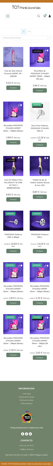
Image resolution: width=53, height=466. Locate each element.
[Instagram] (26, 433)
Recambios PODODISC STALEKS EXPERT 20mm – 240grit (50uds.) (13, 128)
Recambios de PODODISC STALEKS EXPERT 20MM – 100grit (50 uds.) (40, 75)
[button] (7, 16)
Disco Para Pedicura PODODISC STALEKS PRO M (40, 128)
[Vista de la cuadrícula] (23, 32)
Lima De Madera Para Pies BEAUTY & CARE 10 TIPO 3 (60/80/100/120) (13, 184)
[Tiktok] (30, 433)
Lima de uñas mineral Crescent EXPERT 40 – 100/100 (13, 73)
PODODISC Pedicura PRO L (39, 235)
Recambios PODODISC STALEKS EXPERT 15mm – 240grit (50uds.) (13, 341)
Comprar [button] (13, 88)
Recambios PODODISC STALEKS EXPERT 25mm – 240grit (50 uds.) (39, 342)
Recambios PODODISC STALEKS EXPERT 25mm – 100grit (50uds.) (13, 289)
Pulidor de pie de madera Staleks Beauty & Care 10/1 (40, 183)
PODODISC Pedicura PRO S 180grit (13, 235)
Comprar (39, 90)
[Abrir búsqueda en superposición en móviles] (38, 16)
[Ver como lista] (29, 32)
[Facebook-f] (22, 433)
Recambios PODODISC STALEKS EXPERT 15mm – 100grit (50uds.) (40, 289)
